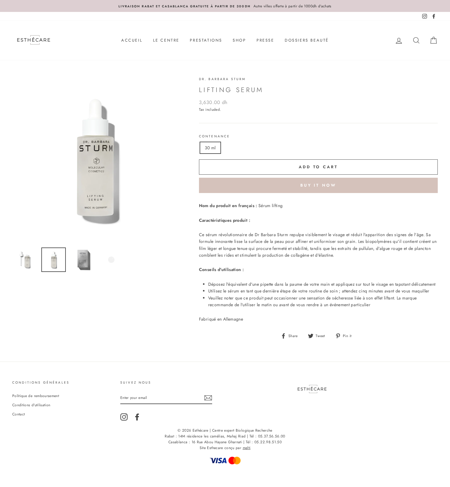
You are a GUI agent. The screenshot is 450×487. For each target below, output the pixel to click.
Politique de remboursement (35, 395)
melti (247, 448)
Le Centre (166, 40)
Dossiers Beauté (307, 40)
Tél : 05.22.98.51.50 (264, 442)
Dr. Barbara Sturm (222, 79)
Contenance (214, 136)
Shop (239, 40)
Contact (18, 414)
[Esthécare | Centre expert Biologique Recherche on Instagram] (124, 417)
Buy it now (318, 185)
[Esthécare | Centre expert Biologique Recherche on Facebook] (137, 417)
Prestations (206, 40)
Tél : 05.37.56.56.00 (267, 436)
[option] (225, 6)
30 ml (210, 148)
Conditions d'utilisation (31, 404)
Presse (265, 40)
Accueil (131, 40)
